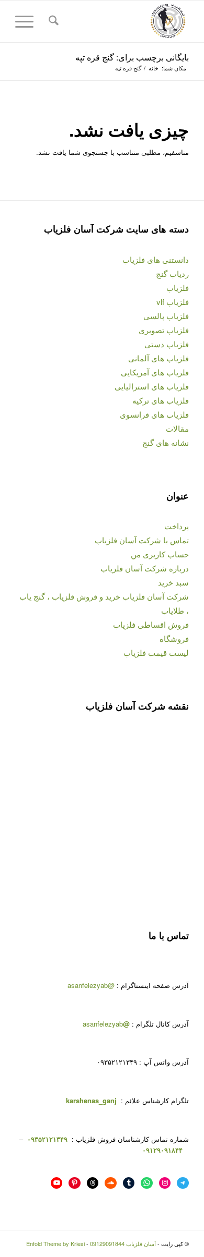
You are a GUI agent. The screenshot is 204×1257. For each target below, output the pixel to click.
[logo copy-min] (119, 21)
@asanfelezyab (91, 985)
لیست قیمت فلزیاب (156, 652)
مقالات (177, 428)
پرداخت (176, 525)
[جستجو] (52, 21)
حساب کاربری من (160, 553)
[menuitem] (52, 21)
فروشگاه (174, 638)
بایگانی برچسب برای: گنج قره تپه (132, 57)
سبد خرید (173, 582)
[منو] (27, 21)
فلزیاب (177, 287)
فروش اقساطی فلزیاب (151, 624)
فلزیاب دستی (166, 343)
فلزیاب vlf (172, 301)
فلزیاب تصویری (164, 329)
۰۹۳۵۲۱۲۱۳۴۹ (46, 1139)
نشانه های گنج (165, 442)
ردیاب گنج (172, 273)
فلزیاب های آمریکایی (155, 372)
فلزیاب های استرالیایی (152, 386)
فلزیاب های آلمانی (158, 357)
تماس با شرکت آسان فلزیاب (142, 539)
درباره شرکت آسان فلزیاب (144, 568)
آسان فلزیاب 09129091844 (123, 1243)
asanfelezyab (106, 1024)
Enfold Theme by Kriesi (55, 1243)
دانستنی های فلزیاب (155, 259)
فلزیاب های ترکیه (160, 400)
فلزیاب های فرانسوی (154, 414)
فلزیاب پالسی (166, 315)
